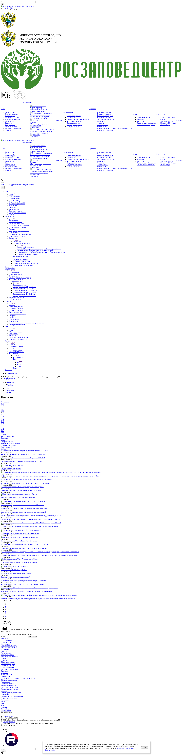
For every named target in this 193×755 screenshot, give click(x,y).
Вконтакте (10, 383)
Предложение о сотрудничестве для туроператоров (114, 128)
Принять (144, 747)
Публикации (34, 127)
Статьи (162, 119)
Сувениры (100, 123)
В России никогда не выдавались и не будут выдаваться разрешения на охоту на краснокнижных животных (38, 599)
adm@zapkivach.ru (9, 379)
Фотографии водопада (74, 121)
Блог (2, 705)
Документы (34, 136)
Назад (13, 193)
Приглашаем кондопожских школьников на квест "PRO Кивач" (22, 505)
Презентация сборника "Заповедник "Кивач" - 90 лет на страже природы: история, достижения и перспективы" (39, 555)
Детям (135, 114)
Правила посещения (104, 114)
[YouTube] (6, 732)
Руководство (9, 121)
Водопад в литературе (74, 125)
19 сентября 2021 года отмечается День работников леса (20, 534)
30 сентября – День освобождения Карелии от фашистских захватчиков (25, 483)
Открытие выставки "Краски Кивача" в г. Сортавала (19, 541)
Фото (19, 362)
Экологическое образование (146, 123)
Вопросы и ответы (11, 126)
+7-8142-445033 (8, 8)
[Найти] (2, 4)
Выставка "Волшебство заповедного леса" (15, 577)
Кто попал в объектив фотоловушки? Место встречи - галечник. (23, 584)
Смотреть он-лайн (73, 126)
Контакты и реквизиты (13, 119)
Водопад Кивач (68, 112)
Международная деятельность (40, 124)
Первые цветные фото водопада (78, 119)
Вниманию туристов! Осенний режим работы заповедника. (21, 490)
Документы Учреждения (25, 247)
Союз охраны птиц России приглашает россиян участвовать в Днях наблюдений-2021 (30, 519)
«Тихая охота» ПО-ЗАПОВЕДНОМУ (14, 570)
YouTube (10, 385)
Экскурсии (101, 121)
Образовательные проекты (146, 125)
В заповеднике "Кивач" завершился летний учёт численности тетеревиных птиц (28, 591)
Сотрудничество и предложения (41, 131)
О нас (3, 109)
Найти (3, 751)
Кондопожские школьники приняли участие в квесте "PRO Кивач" (24, 454)
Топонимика (71, 117)
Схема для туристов (104, 117)
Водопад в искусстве (74, 123)
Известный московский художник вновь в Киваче (18, 497)
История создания (11, 114)
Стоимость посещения (105, 116)
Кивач (3, 702)
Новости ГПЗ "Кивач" (168, 117)
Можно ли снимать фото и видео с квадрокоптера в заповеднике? (23, 512)
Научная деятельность (37, 111)
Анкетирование (102, 125)
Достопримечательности (105, 119)
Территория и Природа (13, 117)
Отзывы (8, 130)
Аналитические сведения (39, 133)
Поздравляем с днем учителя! (11, 469)
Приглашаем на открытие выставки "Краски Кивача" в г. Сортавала (24, 548)
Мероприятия (141, 119)
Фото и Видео (165, 125)
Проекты (33, 122)
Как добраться (10, 125)
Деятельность (27, 102)
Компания (4, 638)
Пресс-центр (160, 114)
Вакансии (8, 123)
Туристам (92, 109)
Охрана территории (37, 108)
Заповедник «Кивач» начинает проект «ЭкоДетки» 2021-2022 (22, 461)
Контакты (179, 120)
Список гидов (102, 126)
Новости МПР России (168, 123)
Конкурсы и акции (166, 121)
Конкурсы (140, 121)
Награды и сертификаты (13, 128)
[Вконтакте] (6, 729)
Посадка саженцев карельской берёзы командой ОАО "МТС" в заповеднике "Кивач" (30, 526)
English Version (6, 711)
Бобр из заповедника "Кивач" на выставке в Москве (19, 562)
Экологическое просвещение (40, 115)
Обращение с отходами (105, 130)
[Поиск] (3, 187)
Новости (4, 707)
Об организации (10, 112)
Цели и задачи (10, 116)
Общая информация (74, 116)
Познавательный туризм (38, 118)
